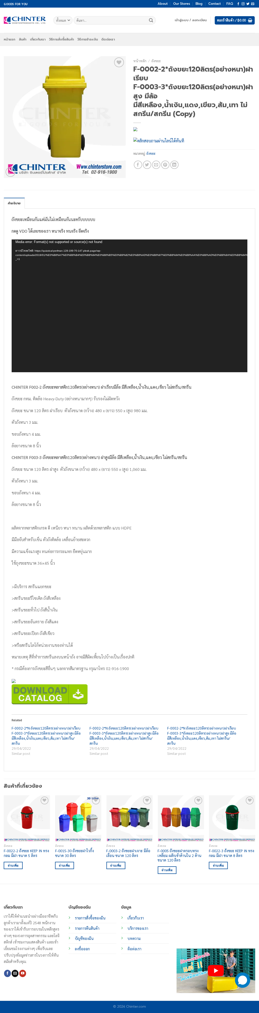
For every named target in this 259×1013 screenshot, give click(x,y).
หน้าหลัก (139, 60)
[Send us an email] (252, 4)
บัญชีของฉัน (84, 938)
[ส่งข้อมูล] (151, 20)
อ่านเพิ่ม (13, 865)
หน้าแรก (9, 39)
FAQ (229, 3)
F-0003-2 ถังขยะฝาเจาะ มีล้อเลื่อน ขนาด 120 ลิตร (128, 853)
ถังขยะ (156, 60)
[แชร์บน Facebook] (138, 165)
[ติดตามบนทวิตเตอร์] (247, 4)
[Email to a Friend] (156, 165)
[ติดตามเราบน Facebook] (238, 4)
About (163, 3)
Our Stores (181, 3)
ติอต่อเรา (134, 948)
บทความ (134, 938)
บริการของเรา (137, 928)
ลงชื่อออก (82, 948)
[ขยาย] (10, 172)
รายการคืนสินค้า (87, 928)
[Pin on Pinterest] (165, 165)
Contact (214, 3)
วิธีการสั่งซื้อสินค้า (61, 39)
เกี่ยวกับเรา (38, 39)
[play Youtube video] (216, 971)
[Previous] (4, 839)
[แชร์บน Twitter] (147, 165)
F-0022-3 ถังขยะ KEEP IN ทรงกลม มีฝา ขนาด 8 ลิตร (231, 853)
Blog (199, 3)
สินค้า (23, 39)
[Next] (255, 839)
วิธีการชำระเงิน (87, 39)
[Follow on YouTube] (22, 973)
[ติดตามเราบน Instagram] (243, 4)
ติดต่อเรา (108, 39)
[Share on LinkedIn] (174, 165)
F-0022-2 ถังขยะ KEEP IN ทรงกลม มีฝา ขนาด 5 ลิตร (26, 853)
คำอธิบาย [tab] (14, 203)
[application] (129, 305)
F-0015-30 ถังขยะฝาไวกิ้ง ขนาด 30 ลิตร (74, 853)
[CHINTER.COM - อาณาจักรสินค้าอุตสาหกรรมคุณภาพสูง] (25, 20)
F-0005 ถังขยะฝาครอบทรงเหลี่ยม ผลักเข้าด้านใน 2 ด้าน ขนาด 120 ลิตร (179, 855)
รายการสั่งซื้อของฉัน (90, 918)
